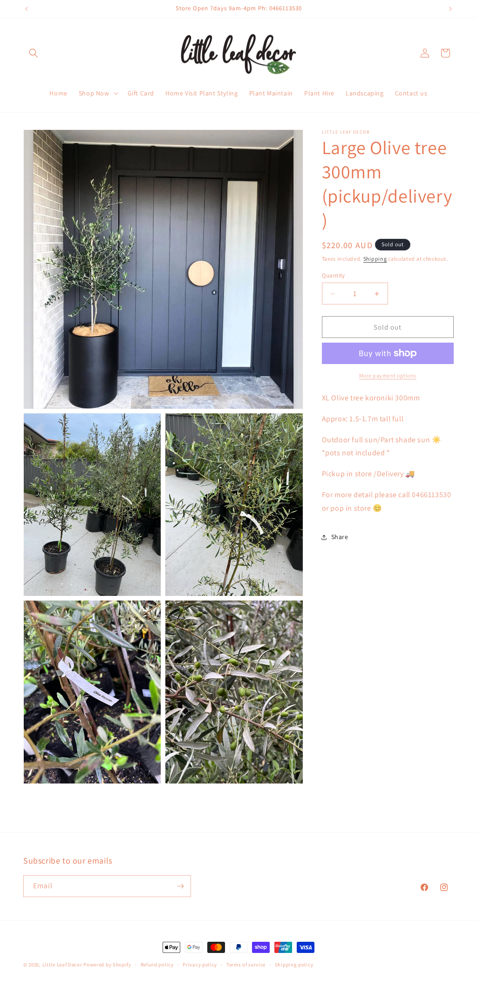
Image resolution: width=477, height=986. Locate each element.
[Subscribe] (180, 886)
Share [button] (339, 537)
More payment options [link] (387, 375)
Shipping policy (294, 964)
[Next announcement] (450, 9)
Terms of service (246, 964)
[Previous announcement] (26, 9)
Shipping (375, 258)
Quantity (333, 275)
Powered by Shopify (107, 964)
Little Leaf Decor (62, 964)
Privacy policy (200, 964)
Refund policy (157, 964)
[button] (33, 53)
